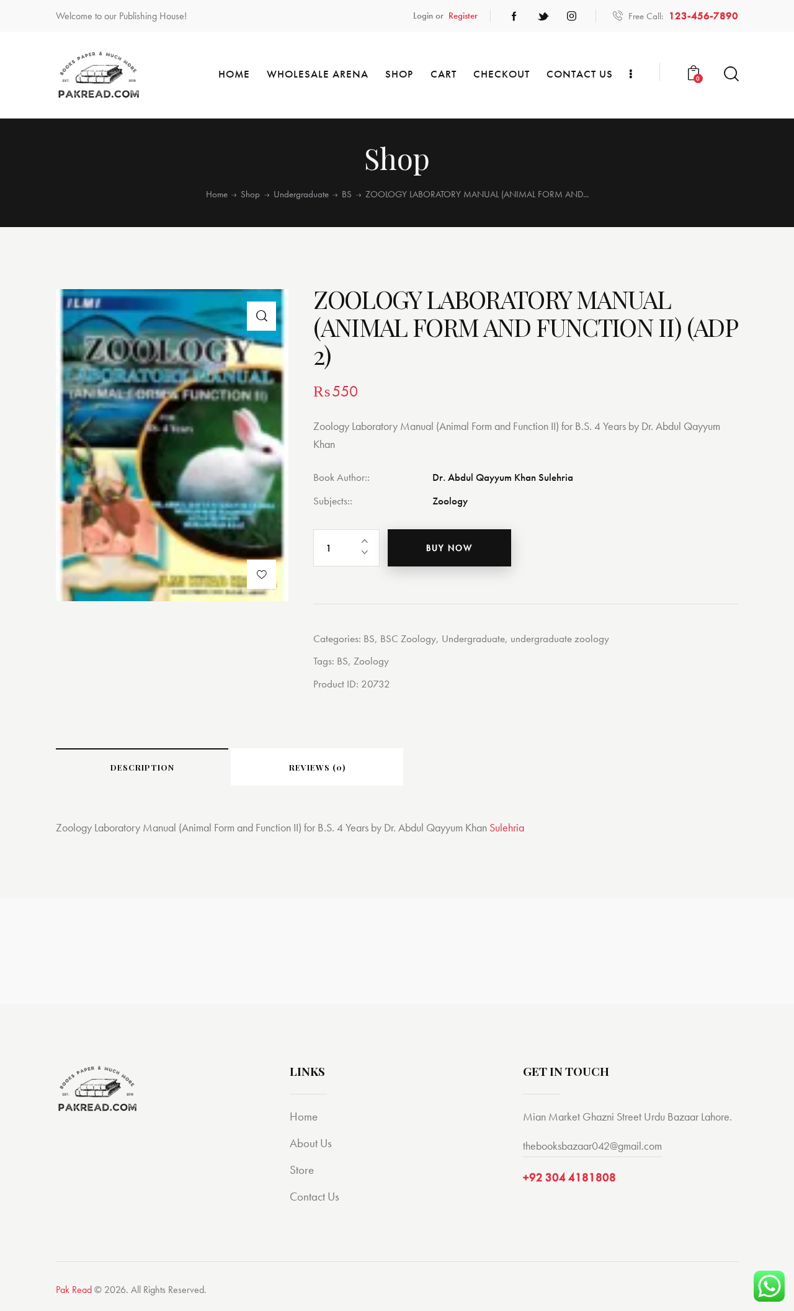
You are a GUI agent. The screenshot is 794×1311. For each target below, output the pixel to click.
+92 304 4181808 (569, 1177)
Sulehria (506, 827)
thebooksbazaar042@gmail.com (592, 1146)
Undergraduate (301, 194)
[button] (261, 316)
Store (302, 1170)
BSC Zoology (408, 638)
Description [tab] (142, 767)
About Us (311, 1143)
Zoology (371, 661)
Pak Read (74, 1289)
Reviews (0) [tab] (317, 767)
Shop (250, 194)
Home (217, 194)
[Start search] (730, 74)
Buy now (449, 547)
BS (347, 194)
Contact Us (314, 1196)
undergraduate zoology (560, 638)
